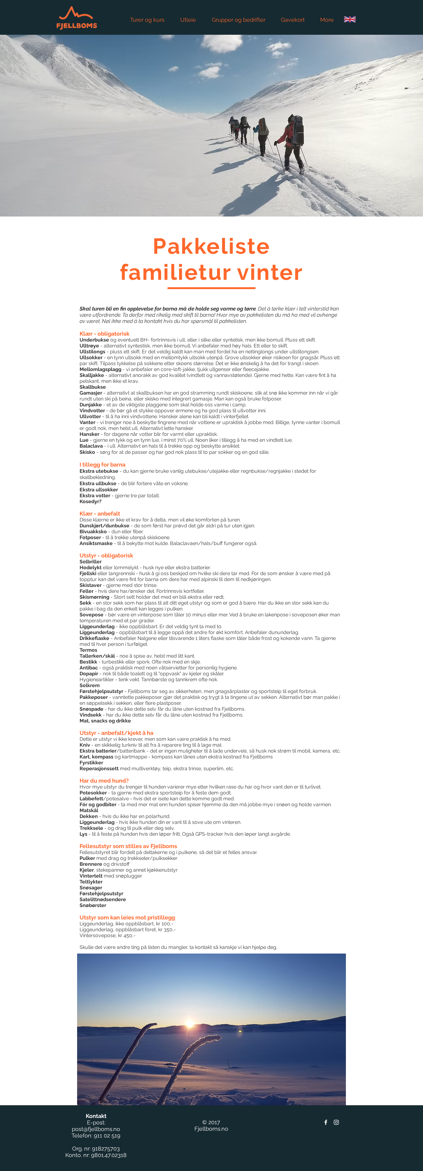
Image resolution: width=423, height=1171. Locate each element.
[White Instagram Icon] (336, 1122)
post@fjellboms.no (96, 1129)
